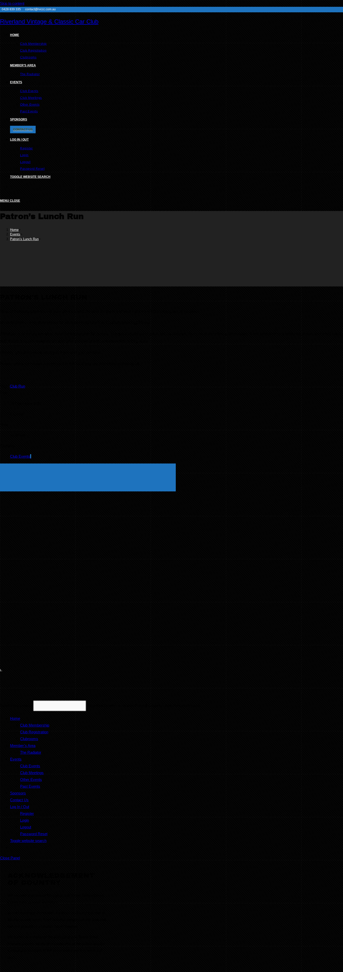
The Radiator (30, 752)
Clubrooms (29, 739)
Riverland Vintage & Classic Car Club (49, 21)
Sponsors (18, 793)
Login (24, 820)
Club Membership (34, 725)
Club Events (20, 456)
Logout (25, 827)
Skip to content (12, 3)
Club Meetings (32, 773)
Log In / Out (19, 807)
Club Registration (34, 732)
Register (27, 813)
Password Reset (33, 834)
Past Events (30, 786)
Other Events (31, 779)
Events (16, 759)
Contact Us (19, 800)
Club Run (17, 386)
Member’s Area (22, 745)
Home (15, 718)
